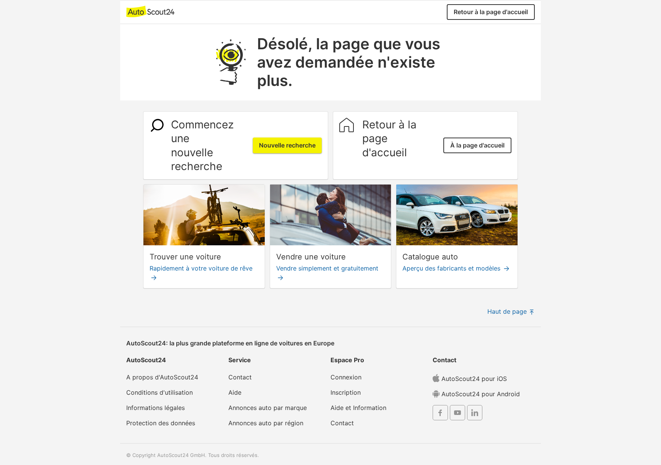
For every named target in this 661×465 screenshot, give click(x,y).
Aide (234, 392)
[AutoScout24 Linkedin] (474, 414)
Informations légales (155, 408)
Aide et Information (358, 408)
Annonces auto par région (265, 423)
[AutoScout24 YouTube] (457, 414)
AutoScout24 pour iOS (473, 378)
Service (239, 360)
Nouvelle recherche (287, 145)
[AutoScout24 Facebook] (440, 414)
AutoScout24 (146, 360)
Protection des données (160, 423)
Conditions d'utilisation (159, 392)
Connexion (345, 377)
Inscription (345, 392)
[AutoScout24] (150, 11)
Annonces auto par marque (267, 408)
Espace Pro (347, 360)
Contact (240, 377)
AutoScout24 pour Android (480, 394)
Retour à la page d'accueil (491, 12)
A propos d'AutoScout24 (162, 377)
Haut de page (508, 311)
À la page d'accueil (477, 145)
